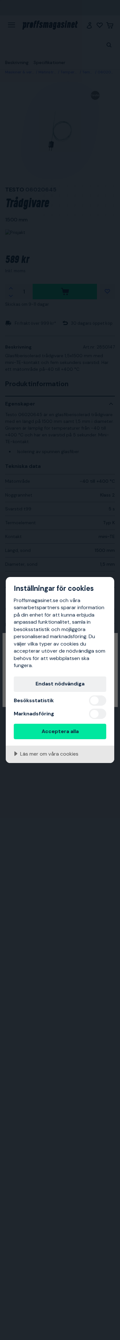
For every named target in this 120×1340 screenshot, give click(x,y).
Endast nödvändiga (60, 683)
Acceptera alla (60, 731)
